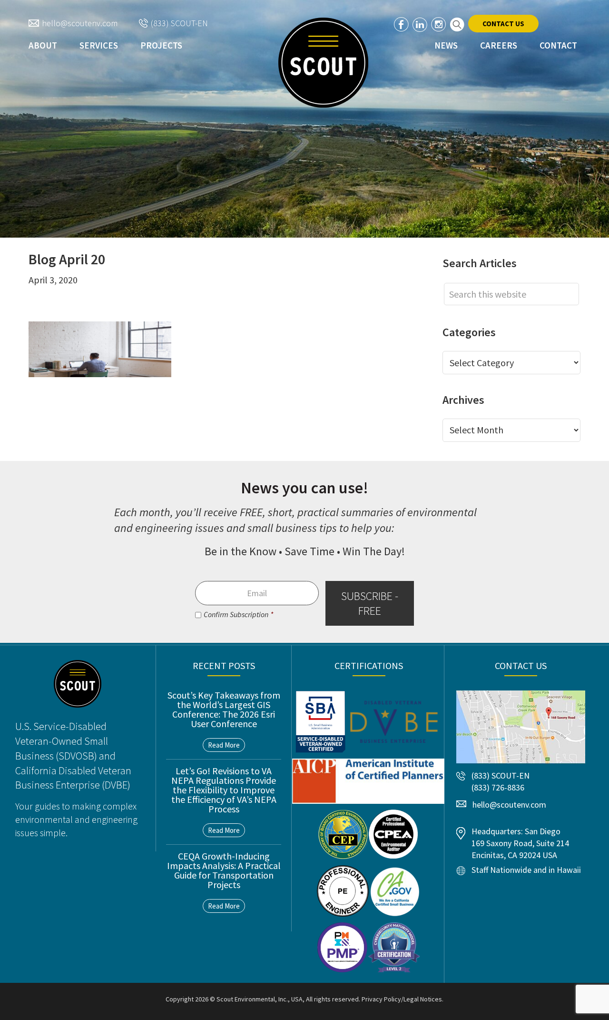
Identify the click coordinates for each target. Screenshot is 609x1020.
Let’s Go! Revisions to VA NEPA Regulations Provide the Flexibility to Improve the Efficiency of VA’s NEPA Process (223, 790)
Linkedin (420, 24)
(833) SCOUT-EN (179, 23)
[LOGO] (323, 63)
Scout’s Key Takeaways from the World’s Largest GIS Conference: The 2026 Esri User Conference (223, 709)
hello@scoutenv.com (80, 23)
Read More (224, 745)
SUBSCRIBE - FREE (369, 603)
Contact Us (503, 23)
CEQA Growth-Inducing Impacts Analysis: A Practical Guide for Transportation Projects (224, 870)
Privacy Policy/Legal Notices (402, 999)
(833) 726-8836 (497, 787)
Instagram (438, 24)
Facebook (401, 24)
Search (457, 24)
